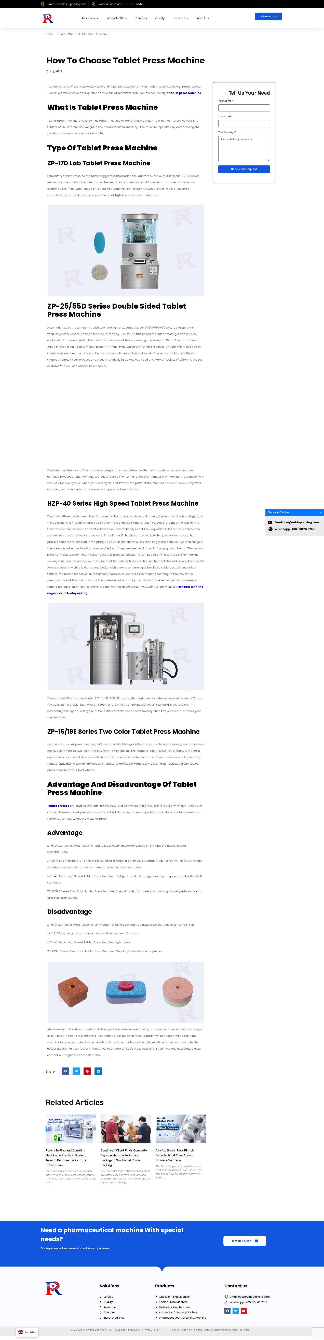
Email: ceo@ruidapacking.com (297, 522)
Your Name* (225, 101)
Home (49, 34)
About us (203, 18)
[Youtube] (244, 1311)
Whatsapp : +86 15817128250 (295, 529)
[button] (65, 1071)
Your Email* (225, 116)
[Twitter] (236, 1311)
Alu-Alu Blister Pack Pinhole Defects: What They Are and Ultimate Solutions (175, 1155)
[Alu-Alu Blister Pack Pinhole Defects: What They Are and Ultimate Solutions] (181, 1129)
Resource (179, 18)
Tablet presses (58, 806)
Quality (160, 18)
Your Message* (227, 132)
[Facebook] (227, 1311)
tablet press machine (185, 93)
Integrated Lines (117, 18)
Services (141, 18)
